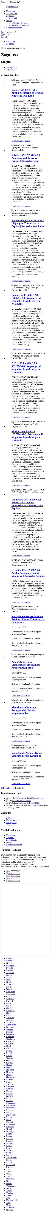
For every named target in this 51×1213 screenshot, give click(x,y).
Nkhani (9, 20)
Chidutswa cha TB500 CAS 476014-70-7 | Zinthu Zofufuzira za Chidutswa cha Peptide (27, 504)
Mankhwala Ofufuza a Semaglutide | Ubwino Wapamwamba (24, 710)
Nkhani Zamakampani (21, 25)
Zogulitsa (10, 16)
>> (13, 788)
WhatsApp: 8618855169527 (28, 803)
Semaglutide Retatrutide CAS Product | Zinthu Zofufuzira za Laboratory (28, 619)
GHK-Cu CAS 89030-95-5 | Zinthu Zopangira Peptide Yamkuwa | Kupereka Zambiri (28, 573)
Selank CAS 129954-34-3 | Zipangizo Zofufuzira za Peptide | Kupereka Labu (26, 158)
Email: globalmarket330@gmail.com (28, 798)
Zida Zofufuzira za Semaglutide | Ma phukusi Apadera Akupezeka (26, 664)
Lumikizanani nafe (14, 28)
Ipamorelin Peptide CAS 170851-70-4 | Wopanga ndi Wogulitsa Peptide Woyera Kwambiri (26, 299)
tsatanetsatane (24, 141)
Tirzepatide (10, 70)
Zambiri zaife (11, 13)
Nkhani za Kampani (20, 23)
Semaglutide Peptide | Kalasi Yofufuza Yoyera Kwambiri (27, 754)
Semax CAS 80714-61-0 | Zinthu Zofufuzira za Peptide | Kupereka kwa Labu (28, 93)
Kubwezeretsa (12, 820)
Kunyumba (11, 11)
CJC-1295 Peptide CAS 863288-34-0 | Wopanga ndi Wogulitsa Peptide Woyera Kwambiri (26, 367)
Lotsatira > (7, 788)
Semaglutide (11, 67)
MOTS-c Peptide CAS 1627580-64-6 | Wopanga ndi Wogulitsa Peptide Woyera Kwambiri (27, 435)
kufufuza (15, 141)
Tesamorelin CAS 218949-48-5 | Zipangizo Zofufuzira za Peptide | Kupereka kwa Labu (28, 223)
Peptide (15, 18)
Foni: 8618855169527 (21, 800)
